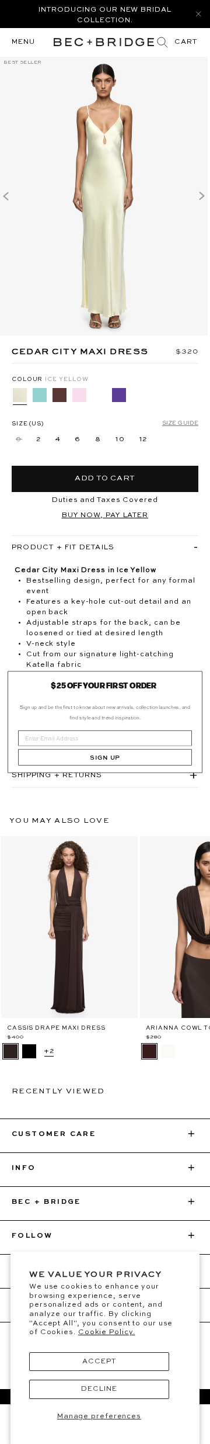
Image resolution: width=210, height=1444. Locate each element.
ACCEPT (99, 1361)
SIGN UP (105, 757)
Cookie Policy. (106, 1332)
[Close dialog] (193, 680)
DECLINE (99, 1389)
